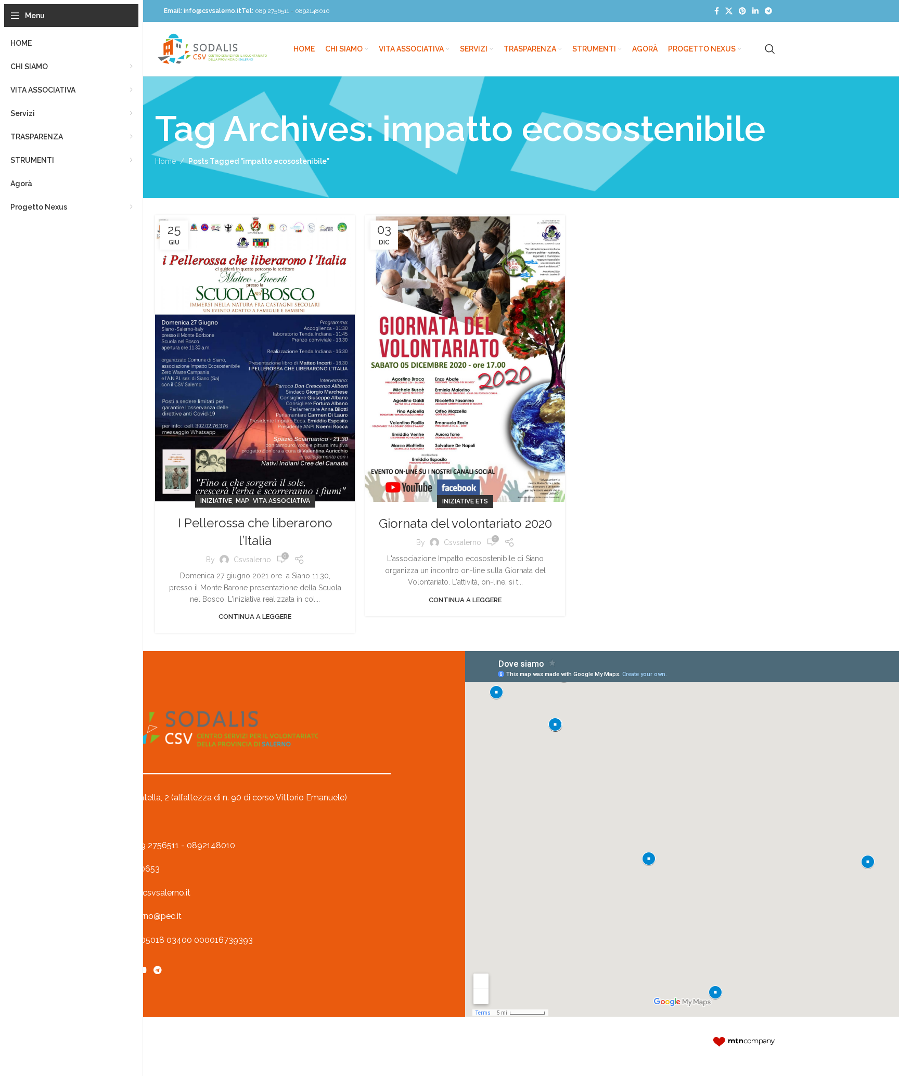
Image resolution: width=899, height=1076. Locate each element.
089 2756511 (272, 11)
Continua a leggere (255, 616)
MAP (242, 500)
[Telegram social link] (768, 11)
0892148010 (312, 11)
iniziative (216, 500)
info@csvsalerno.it (212, 11)
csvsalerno (252, 559)
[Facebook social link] (716, 11)
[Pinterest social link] (742, 11)
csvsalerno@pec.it (147, 916)
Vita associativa (281, 500)
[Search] (770, 48)
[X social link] (729, 11)
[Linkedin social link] (755, 11)
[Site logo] (212, 48)
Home (165, 161)
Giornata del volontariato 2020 (465, 523)
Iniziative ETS (465, 501)
